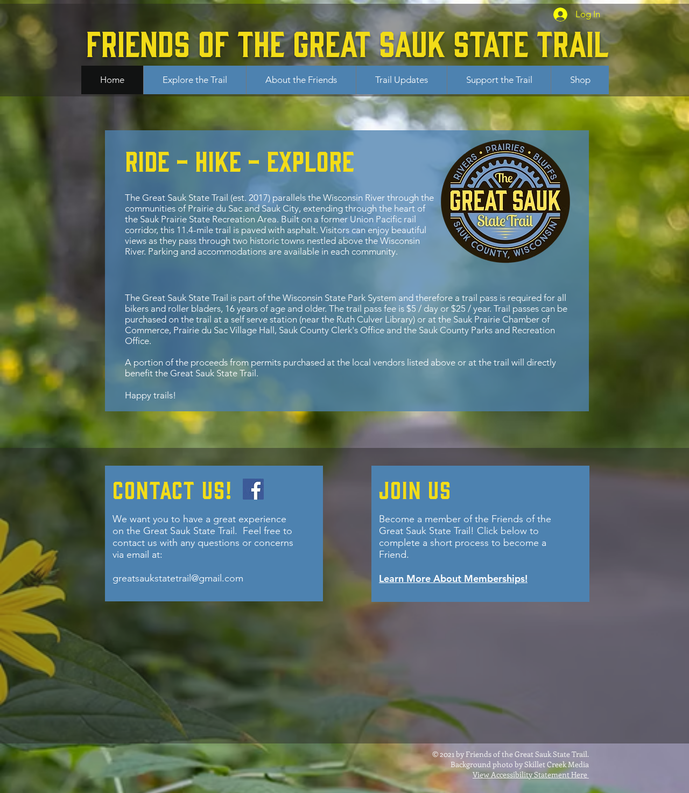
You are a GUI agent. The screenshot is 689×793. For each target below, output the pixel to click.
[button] (194, 80)
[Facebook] (253, 489)
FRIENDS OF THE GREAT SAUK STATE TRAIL (347, 41)
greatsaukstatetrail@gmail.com (178, 578)
